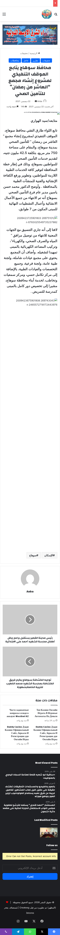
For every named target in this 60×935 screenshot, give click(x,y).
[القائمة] (4, 15)
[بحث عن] (56, 15)
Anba (39, 101)
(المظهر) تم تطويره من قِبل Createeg (38, 907)
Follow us (52, 845)
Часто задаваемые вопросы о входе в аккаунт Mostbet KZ (18, 713)
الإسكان (48, 555)
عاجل (26, 60)
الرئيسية (34, 53)
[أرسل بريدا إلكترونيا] (36, 101)
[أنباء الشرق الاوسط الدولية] (47, 14)
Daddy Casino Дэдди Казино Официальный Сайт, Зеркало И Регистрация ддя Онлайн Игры (45, 733)
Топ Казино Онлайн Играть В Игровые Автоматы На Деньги (46, 713)
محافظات (14, 60)
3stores (30, 913)
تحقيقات (24, 53)
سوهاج (32, 555)
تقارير (35, 60)
